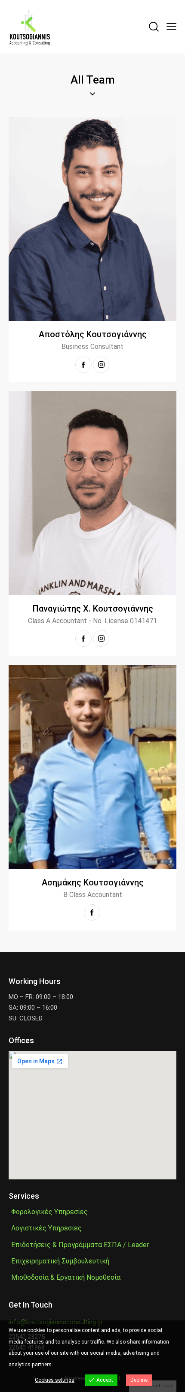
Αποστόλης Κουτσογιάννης (93, 334)
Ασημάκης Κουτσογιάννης (93, 882)
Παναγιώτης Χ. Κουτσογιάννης (92, 608)
